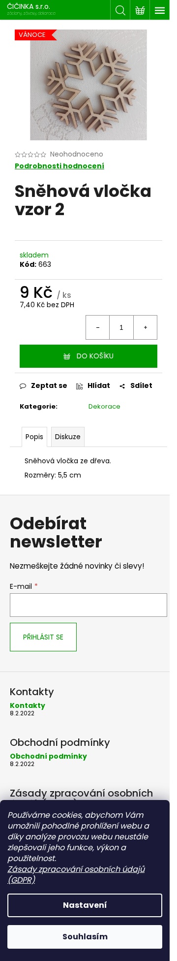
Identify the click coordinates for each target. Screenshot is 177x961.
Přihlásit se (43, 637)
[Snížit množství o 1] (98, 327)
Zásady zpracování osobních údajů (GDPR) (76, 875)
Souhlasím (85, 936)
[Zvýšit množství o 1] (145, 327)
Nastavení (85, 905)
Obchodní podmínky (48, 756)
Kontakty (27, 705)
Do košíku (95, 356)
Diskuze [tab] (68, 437)
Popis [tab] (34, 437)
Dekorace (104, 406)
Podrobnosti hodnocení (59, 166)
